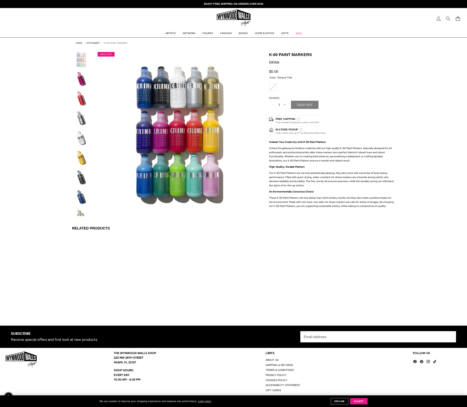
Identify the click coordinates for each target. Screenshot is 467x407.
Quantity (274, 97)
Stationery (93, 43)
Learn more (204, 401)
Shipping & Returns (279, 365)
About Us (272, 359)
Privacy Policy (276, 375)
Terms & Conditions (280, 370)
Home (79, 43)
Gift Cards (273, 390)
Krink (274, 62)
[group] (81, 59)
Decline (339, 401)
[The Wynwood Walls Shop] (233, 19)
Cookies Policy (276, 380)
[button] (448, 19)
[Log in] (438, 19)
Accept (359, 401)
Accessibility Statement (283, 385)
